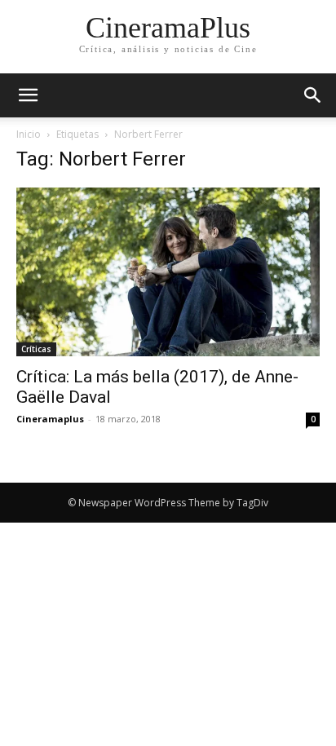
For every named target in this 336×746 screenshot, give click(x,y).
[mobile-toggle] (28, 95)
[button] (313, 95)
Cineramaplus (50, 419)
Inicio (28, 134)
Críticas (36, 349)
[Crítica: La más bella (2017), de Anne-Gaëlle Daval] (168, 272)
